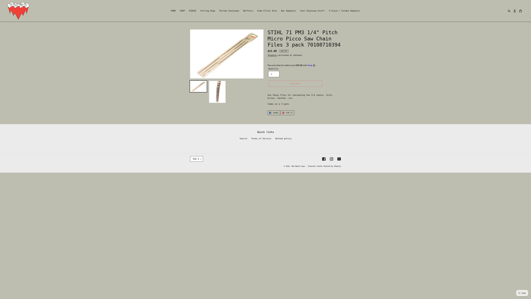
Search (243, 138)
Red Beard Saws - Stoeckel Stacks (307, 166)
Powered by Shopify (332, 166)
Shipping (272, 55)
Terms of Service (261, 138)
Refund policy (283, 138)
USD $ (196, 159)
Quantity (273, 68)
